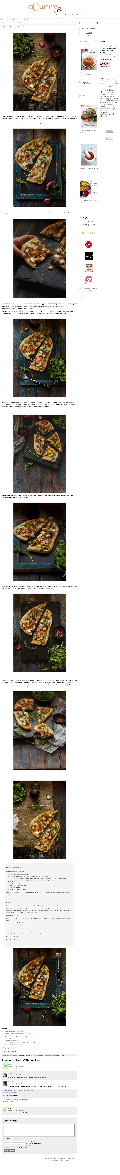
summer (103, 106)
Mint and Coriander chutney (9, 123)
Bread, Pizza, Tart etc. (24, 1055)
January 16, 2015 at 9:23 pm (15, 1075)
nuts (108, 102)
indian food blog (112, 98)
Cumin (101, 84)
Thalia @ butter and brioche (15, 1082)
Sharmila (10, 1073)
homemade (17, 874)
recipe (115, 102)
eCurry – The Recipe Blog (59, 1158)
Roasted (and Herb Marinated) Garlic (12, 22)
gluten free (105, 92)
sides (116, 104)
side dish (112, 104)
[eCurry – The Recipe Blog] (60, 10)
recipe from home (104, 104)
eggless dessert (107, 88)
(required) (30, 1141)
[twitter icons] (90, 42)
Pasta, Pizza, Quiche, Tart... (47, 1055)
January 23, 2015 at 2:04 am (15, 1110)
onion (111, 102)
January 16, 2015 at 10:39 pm (16, 1083)
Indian (112, 94)
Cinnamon (108, 82)
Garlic (109, 90)
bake (106, 80)
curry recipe (109, 84)
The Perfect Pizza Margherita (12, 1035)
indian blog (103, 96)
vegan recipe (103, 110)
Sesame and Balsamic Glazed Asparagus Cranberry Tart (19, 1033)
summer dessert (111, 106)
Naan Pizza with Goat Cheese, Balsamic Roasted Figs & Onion (21, 1042)
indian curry (103, 98)
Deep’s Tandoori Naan (15, 311)
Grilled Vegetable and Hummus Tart (14, 1031)
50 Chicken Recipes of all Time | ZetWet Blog (15, 1099)
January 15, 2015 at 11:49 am (16, 1066)
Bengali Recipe (112, 80)
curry (105, 84)
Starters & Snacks (59, 1055)
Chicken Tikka (38, 682)
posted (54, 880)
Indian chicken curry (111, 96)
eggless (111, 86)
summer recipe (103, 108)
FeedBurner (92, 35)
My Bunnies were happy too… (13, 1040)
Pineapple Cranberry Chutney (68, 22)
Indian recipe (105, 100)
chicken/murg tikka (22, 880)
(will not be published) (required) (36, 1143)
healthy (113, 92)
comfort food (115, 82)
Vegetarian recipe (108, 114)
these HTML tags (15, 1138)
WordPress (60, 1160)
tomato (108, 108)
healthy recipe (105, 94)
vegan (113, 108)
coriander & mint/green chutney (25, 876)
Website (28, 1145)
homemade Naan (10, 308)
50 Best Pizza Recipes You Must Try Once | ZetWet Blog (18, 1090)
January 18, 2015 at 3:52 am (10, 1101)
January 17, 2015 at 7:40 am (10, 1092)
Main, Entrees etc (35, 1055)
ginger (112, 90)
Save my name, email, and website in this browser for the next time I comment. (26, 1147)
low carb (104, 102)
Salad (109, 104)
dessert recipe (104, 86)
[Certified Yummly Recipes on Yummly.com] (89, 290)
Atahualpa (66, 1160)
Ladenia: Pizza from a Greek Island (14, 1038)
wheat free (104, 116)
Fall (105, 90)
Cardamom (102, 82)
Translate (91, 83)
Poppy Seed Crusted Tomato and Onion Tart (16, 1037)
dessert (115, 84)
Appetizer (102, 80)
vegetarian (105, 112)
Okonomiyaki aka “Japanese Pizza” (14, 1044)
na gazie (10, 1064)
